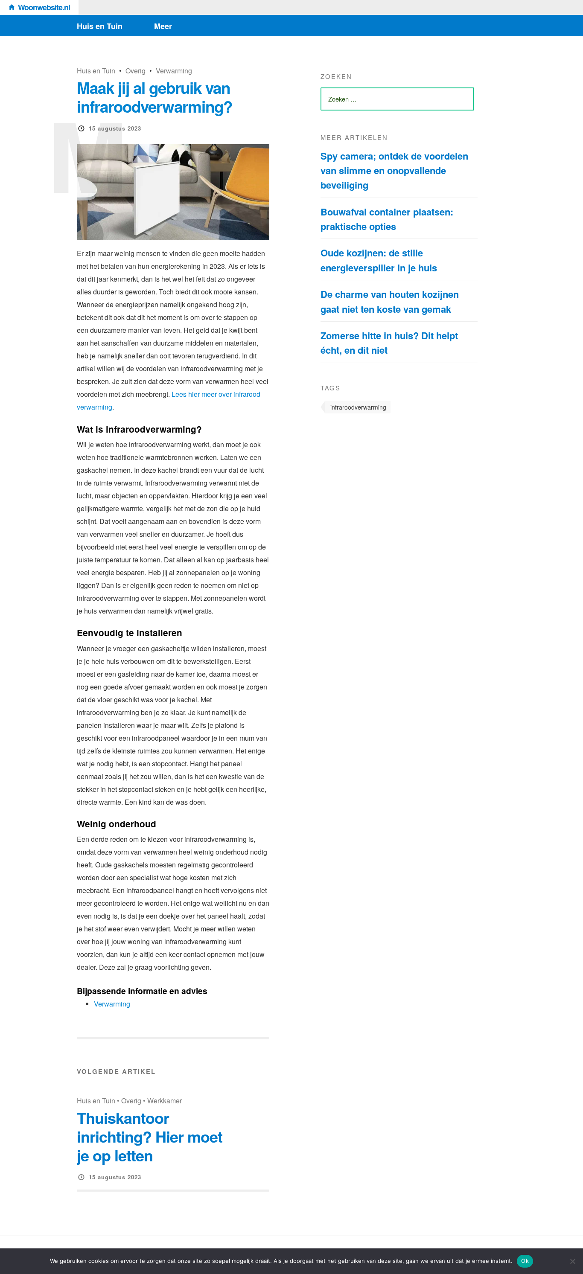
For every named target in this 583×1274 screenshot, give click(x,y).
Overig (135, 71)
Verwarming (174, 71)
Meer (163, 26)
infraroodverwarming (358, 407)
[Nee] (572, 1261)
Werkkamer (164, 1100)
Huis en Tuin (99, 26)
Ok (525, 1260)
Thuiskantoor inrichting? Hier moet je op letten (149, 1136)
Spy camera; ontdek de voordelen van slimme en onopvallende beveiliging (394, 170)
